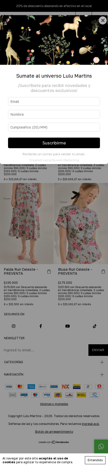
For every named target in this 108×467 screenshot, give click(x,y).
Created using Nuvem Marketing (54, 160)
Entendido (95, 460)
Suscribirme (54, 142)
